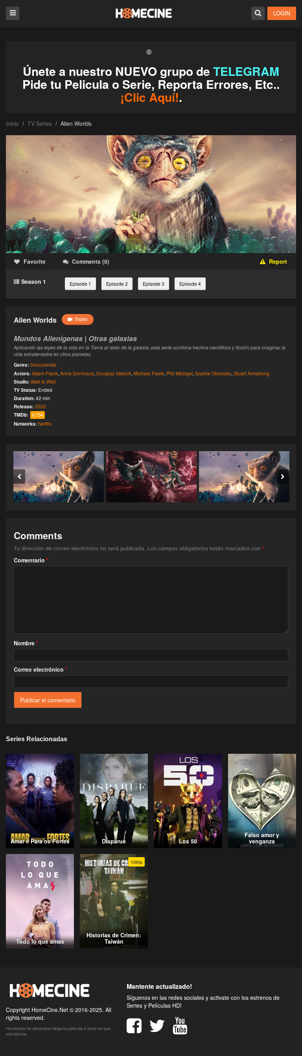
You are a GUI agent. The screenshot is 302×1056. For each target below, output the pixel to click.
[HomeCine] (144, 13)
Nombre (26, 643)
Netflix (45, 423)
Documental (43, 364)
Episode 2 (117, 283)
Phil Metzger (179, 373)
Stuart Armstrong (251, 373)
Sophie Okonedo (213, 373)
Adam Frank (45, 373)
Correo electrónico (40, 669)
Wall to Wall (43, 381)
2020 (40, 406)
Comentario (31, 560)
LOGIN (281, 13)
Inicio (12, 123)
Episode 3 (153, 283)
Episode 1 (80, 283)
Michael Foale (149, 373)
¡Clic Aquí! (149, 96)
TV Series (40, 123)
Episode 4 (190, 283)
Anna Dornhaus (77, 373)
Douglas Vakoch (113, 373)
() (90, 261)
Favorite (35, 261)
